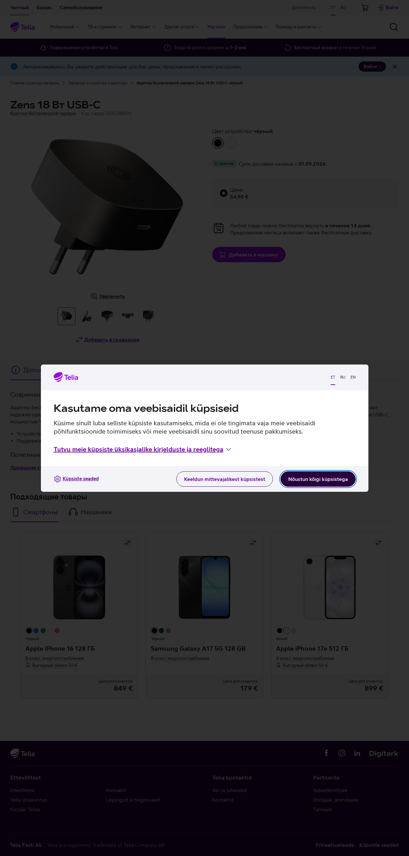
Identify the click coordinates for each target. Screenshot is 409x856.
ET (333, 377)
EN (353, 377)
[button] (143, 449)
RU (342, 377)
